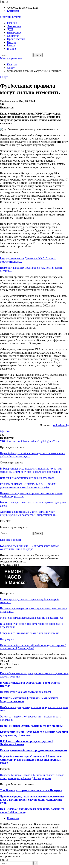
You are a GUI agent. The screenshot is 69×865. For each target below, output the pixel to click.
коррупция (44, 778)
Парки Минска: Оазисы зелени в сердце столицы (31, 725)
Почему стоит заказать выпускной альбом (25, 691)
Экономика (14, 26)
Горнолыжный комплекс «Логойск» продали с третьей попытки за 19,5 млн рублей (33, 647)
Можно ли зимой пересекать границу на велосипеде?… (33, 617)
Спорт (4, 76)
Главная (12, 22)
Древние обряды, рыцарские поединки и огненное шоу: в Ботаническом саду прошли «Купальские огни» (32, 799)
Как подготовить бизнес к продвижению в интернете (33, 750)
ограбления (24, 778)
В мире (11, 48)
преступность (8, 778)
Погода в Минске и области (38, 775)
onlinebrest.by (61, 425)
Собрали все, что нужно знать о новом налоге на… (31, 633)
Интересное (14, 32)
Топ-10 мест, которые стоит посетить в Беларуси (31, 790)
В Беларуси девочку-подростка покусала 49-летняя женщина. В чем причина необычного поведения (31, 470)
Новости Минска (10, 775)
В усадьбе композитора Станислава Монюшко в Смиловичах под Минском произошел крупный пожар (31, 759)
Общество (13, 35)
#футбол (5, 431)
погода (60, 775)
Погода (11, 42)
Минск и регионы (11, 58)
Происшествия (16, 38)
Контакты (13, 10)
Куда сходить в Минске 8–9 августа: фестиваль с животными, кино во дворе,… (29, 547)
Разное (11, 45)
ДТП (10, 29)
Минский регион (10, 16)
